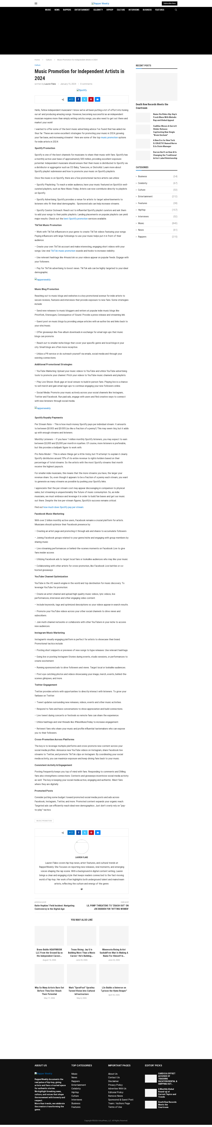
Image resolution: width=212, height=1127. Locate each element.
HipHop (109, 10)
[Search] (176, 10)
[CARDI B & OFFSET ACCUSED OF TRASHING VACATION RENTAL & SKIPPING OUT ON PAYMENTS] (151, 1079)
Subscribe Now (170, 3)
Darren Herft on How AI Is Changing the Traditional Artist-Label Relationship (165, 155)
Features (159, 10)
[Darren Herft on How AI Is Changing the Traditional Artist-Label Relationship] (143, 155)
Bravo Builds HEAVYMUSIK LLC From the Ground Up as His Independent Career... (49, 952)
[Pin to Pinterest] (91, 99)
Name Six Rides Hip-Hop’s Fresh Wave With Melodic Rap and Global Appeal (165, 117)
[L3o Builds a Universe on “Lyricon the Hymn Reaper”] (114, 974)
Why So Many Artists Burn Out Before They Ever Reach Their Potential (49, 990)
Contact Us (114, 1077)
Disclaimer (113, 1081)
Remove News (115, 1096)
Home (37, 60)
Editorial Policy (115, 1092)
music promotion (44, 821)
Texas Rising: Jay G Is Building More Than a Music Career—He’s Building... (81, 952)
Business (147, 10)
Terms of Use (115, 1107)
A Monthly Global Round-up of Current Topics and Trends (167, 1093)
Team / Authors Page (119, 1103)
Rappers (67, 10)
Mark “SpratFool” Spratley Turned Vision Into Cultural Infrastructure (82, 990)
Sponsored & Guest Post (120, 1099)
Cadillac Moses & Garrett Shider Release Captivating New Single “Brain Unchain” (165, 130)
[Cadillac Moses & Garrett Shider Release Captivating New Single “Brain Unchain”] (143, 129)
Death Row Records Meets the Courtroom (152, 106)
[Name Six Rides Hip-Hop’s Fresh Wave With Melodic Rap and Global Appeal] (143, 117)
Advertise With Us (117, 1088)
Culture (121, 10)
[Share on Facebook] (78, 99)
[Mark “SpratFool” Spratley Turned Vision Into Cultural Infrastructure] (81, 974)
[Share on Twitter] (84, 99)
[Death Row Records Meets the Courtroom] (156, 87)
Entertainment (82, 10)
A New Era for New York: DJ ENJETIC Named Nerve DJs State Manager (165, 143)
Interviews (133, 10)
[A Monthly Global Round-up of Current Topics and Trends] (151, 1093)
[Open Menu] (36, 3)
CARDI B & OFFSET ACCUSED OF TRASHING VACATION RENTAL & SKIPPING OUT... (167, 1078)
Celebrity (98, 10)
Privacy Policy (115, 1085)
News (57, 10)
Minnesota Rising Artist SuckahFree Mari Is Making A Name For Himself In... (114, 952)
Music (48, 10)
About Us (113, 1073)
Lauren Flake (50, 84)
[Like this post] (72, 99)
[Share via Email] (97, 99)
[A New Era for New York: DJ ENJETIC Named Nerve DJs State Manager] (143, 144)
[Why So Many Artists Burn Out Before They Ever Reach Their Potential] (49, 974)
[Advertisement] (106, 34)
